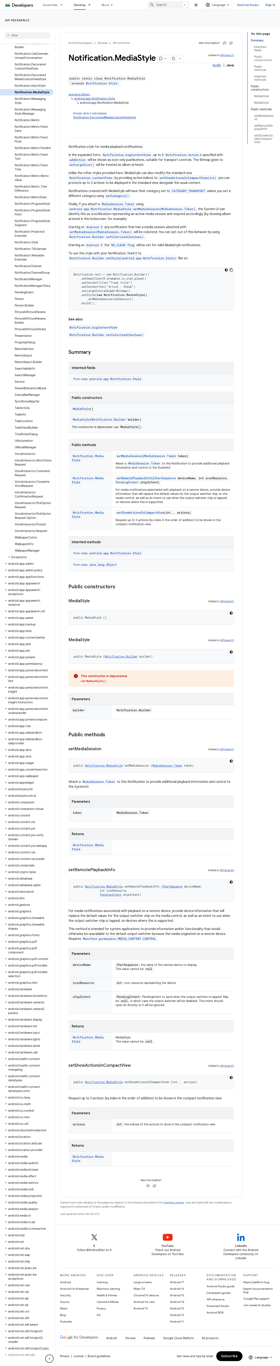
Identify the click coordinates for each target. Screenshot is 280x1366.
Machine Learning (108, 1289)
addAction (77, 160)
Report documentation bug (258, 1290)
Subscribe (229, 1356)
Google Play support (256, 1298)
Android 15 (177, 1295)
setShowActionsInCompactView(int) (187, 178)
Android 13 (177, 1308)
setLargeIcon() (81, 165)
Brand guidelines (99, 1356)
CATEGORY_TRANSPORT (188, 191)
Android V (94, 245)
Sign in (270, 5)
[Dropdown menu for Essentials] (63, 5)
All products (210, 1338)
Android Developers (80, 43)
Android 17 (177, 1282)
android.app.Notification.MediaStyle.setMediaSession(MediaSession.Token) (132, 209)
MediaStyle (81, 409)
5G (99, 1315)
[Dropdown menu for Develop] (91, 5)
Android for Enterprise (74, 1289)
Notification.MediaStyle (104, 765)
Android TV (140, 1308)
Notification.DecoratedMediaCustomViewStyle (104, 117)
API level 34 (227, 870)
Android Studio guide (220, 1286)
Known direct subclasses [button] (104, 115)
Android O (94, 227)
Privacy (101, 1308)
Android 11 (177, 1321)
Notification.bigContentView (127, 155)
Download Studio (218, 1306)
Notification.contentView (90, 178)
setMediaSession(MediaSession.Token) (100, 232)
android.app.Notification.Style (94, 98)
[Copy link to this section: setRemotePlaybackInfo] (119, 870)
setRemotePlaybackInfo (135, 478)
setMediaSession (130, 456)
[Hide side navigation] (49, 1359)
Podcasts (66, 1321)
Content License (174, 1202)
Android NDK (215, 1312)
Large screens (142, 1282)
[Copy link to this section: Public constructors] (119, 587)
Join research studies (257, 1305)
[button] (26, 557)
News (63, 1308)
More (105, 5)
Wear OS (139, 1289)
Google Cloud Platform (178, 1338)
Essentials (50, 5)
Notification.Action (182, 155)
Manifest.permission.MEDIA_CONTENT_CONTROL (119, 939)
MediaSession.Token (118, 204)
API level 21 (227, 55)
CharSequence (165, 478)
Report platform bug (256, 1282)
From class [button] (107, 379)
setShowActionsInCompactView (140, 513)
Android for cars (144, 1302)
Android (65, 1282)
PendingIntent (127, 482)
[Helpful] (225, 43)
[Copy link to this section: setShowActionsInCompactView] (135, 1065)
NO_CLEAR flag (122, 245)
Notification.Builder (109, 419)
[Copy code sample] (231, 270)
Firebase (149, 1338)
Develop (80, 5)
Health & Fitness (107, 1295)
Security (65, 1295)
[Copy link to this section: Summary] (95, 352)
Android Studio (248, 5)
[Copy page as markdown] (173, 58)
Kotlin (217, 65)
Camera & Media (108, 1302)
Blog (63, 1315)
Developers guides (219, 1293)
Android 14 (177, 1302)
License (79, 1356)
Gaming (102, 1282)
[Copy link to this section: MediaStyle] (94, 601)
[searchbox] (27, 35)
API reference (17, 20)
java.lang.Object (79, 94)
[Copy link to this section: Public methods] (109, 735)
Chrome (130, 1338)
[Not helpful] (231, 43)
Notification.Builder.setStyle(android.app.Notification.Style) (122, 258)
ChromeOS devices (146, 1295)
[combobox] (168, 5)
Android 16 (177, 1289)
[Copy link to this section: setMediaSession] (105, 749)
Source (64, 1302)
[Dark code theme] (226, 270)
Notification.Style (101, 83)
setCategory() (117, 196)
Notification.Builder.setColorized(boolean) (106, 237)
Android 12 (177, 1315)
